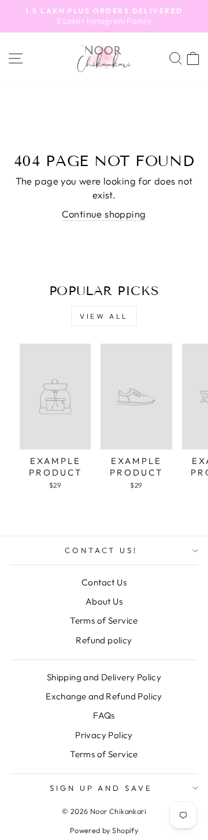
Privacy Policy (104, 735)
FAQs (104, 715)
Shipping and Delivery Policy (104, 677)
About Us (104, 601)
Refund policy (104, 640)
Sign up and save (101, 788)
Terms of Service (104, 620)
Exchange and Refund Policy (104, 696)
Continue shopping (104, 214)
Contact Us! (101, 550)
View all (104, 316)
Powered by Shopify (104, 830)
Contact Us (104, 582)
